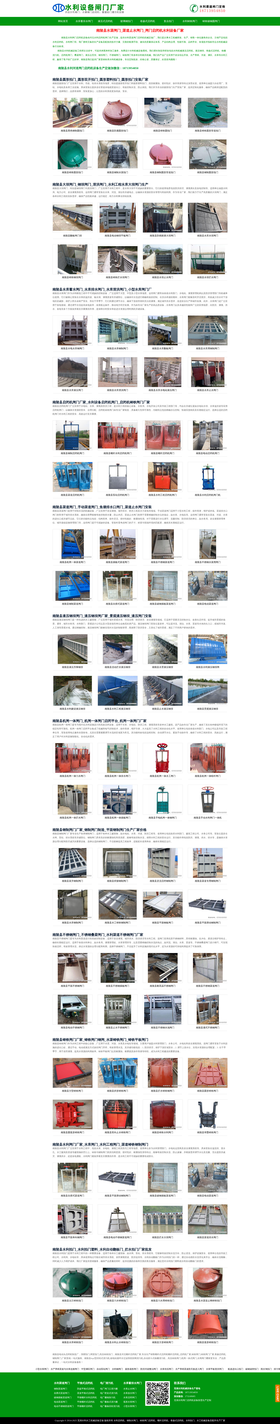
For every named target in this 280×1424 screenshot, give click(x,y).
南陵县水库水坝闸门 (207, 235)
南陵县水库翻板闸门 (162, 348)
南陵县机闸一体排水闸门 (117, 776)
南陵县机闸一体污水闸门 (72, 776)
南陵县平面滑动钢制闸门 (207, 922)
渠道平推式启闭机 (86, 1393)
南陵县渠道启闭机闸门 (72, 495)
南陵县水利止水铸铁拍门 (117, 1342)
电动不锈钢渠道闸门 (64, 1406)
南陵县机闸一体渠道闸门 (72, 562)
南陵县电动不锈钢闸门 (72, 1027)
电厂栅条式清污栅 (109, 1402)
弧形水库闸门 (129, 1402)
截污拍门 (223, 1369)
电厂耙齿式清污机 (109, 1393)
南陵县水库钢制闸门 (117, 348)
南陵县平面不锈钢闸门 (72, 986)
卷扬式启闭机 (147, 21)
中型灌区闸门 (19, 1369)
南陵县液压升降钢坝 (72, 667)
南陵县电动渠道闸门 (207, 604)
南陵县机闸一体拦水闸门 (72, 817)
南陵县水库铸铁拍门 (72, 1342)
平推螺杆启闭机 (84, 1406)
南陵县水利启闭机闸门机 (207, 495)
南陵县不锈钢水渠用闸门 (207, 562)
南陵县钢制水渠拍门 (117, 172)
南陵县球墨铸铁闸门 (207, 1132)
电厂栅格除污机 (108, 1397)
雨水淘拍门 (197, 1369)
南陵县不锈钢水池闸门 (162, 1027)
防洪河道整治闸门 (81, 1369)
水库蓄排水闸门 (84, 21)
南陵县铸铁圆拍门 (162, 130)
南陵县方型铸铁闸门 (72, 1091)
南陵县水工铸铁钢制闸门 (117, 922)
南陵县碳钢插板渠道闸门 (162, 604)
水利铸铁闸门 (189, 21)
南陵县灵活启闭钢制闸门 (162, 881)
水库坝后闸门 (98, 1369)
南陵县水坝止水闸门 (162, 277)
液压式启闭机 (105, 21)
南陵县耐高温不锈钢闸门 (162, 986)
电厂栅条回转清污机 (110, 1406)
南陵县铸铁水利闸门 (162, 1132)
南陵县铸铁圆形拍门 (72, 172)
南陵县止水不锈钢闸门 (117, 1027)
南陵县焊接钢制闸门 (117, 881)
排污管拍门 (210, 1369)
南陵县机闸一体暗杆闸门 (207, 776)
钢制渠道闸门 (60, 1389)
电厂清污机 (106, 1383)
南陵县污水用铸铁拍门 (162, 1300)
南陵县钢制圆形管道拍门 (162, 172)
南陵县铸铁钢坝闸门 (72, 277)
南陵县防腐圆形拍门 (117, 130)
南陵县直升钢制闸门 (72, 881)
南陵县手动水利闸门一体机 (208, 817)
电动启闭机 (270, 1369)
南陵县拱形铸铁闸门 (117, 1091)
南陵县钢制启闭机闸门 (72, 453)
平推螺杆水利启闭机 (87, 1397)
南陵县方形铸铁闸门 (162, 1342)
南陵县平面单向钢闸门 (72, 1237)
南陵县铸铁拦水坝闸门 (117, 277)
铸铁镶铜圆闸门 (211, 21)
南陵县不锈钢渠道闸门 (162, 562)
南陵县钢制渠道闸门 (72, 604)
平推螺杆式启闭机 (86, 1402)
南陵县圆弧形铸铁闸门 (72, 1132)
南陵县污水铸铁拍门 (117, 1300)
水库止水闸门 (129, 1389)
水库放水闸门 (129, 1393)
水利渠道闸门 (62, 1383)
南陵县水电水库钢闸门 (72, 348)
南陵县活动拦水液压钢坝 (117, 667)
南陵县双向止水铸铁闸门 (117, 1132)
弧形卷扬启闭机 (254, 1369)
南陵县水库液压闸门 (72, 390)
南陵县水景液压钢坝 (162, 667)
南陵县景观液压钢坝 (207, 709)
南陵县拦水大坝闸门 (162, 1237)
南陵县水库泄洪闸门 (117, 390)
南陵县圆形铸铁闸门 (207, 1091)
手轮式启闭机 (238, 1369)
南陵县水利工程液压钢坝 (117, 709)
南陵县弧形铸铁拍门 (207, 1342)
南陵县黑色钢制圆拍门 (72, 130)
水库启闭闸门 (129, 1397)
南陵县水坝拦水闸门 (207, 277)
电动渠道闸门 (60, 1402)
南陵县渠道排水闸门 (207, 1237)
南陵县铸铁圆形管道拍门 (207, 130)
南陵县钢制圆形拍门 (207, 172)
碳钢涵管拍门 (183, 1369)
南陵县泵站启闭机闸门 (117, 495)
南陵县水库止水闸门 (207, 390)
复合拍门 (169, 21)
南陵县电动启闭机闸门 (207, 453)
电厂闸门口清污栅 (109, 1389)
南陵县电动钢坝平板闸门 (117, 235)
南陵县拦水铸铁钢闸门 (162, 1091)
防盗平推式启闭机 (86, 1389)
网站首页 (63, 21)
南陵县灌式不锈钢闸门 (207, 1027)
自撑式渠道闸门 (61, 1393)
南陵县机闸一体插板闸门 (117, 817)
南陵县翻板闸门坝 (72, 235)
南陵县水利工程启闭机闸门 (163, 495)
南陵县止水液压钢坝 (162, 709)
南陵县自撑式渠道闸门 (117, 604)
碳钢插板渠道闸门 (62, 1397)
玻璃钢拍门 (126, 21)
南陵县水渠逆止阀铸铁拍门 (208, 1300)
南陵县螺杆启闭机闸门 (162, 453)
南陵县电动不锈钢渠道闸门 (118, 1237)
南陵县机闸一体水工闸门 (162, 776)
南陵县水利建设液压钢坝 (72, 709)
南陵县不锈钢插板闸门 (117, 986)
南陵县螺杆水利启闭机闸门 (118, 453)
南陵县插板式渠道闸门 (117, 562)
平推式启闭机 (85, 1383)
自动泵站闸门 (34, 1369)
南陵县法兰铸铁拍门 (72, 1300)
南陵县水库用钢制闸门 (207, 348)
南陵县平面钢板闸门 (162, 922)
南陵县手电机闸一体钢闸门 (163, 817)
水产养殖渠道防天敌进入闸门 (121, 1369)
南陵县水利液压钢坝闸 (207, 667)
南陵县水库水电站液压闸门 (163, 390)
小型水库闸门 (129, 1406)
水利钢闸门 (49, 1369)
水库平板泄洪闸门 (146, 1369)
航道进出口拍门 (167, 1369)
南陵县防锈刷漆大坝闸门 (162, 235)
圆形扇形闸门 (63, 1369)
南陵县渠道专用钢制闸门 (207, 881)
